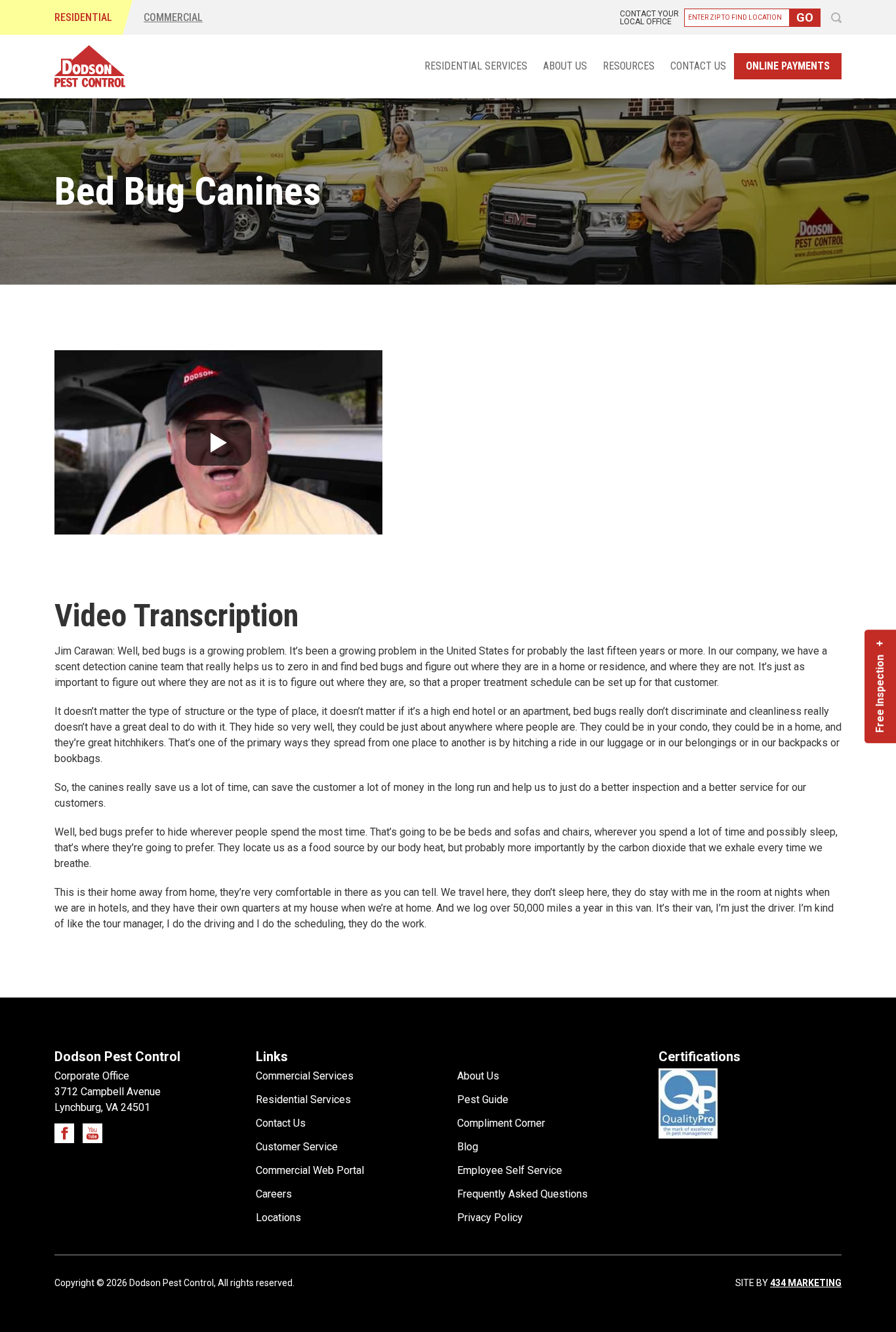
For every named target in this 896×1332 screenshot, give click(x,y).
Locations (278, 1217)
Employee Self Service (509, 1170)
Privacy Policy (490, 1217)
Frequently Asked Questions (522, 1194)
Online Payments (788, 66)
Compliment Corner (501, 1123)
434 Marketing (806, 1283)
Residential (83, 17)
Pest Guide (482, 1099)
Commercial (173, 17)
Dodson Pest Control (89, 66)
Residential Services (475, 66)
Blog (467, 1146)
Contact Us (698, 66)
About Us (565, 66)
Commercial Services (305, 1076)
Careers (274, 1194)
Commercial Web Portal (310, 1170)
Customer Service (297, 1146)
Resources (629, 66)
